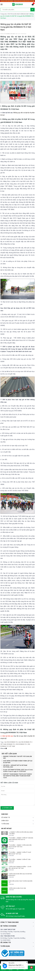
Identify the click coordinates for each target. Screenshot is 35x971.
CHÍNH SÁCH (5, 820)
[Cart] (33, 5)
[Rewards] (5, 966)
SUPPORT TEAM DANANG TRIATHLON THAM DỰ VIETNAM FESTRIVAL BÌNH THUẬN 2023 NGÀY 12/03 (17, 775)
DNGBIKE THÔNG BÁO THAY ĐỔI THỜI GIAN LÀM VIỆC (17, 757)
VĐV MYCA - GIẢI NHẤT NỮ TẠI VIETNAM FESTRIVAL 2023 (15, 766)
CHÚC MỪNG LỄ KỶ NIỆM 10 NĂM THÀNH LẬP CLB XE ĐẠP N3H (17, 761)
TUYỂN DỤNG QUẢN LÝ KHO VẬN (17, 888)
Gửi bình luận (8, 808)
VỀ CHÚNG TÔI (5, 817)
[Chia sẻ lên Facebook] (6, 748)
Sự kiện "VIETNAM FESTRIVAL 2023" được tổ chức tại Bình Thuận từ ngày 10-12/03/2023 (18, 770)
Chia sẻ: (2, 748)
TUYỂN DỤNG (5, 823)
